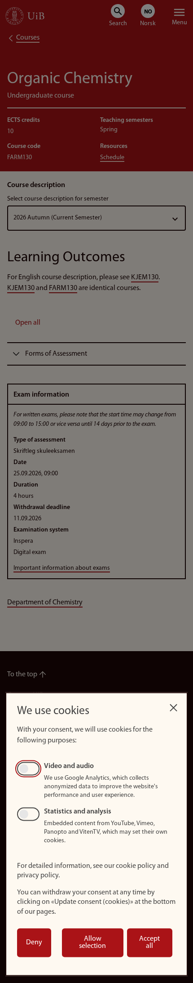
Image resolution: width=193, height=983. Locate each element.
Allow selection (92, 942)
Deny (34, 942)
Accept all (149, 942)
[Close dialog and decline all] (173, 705)
